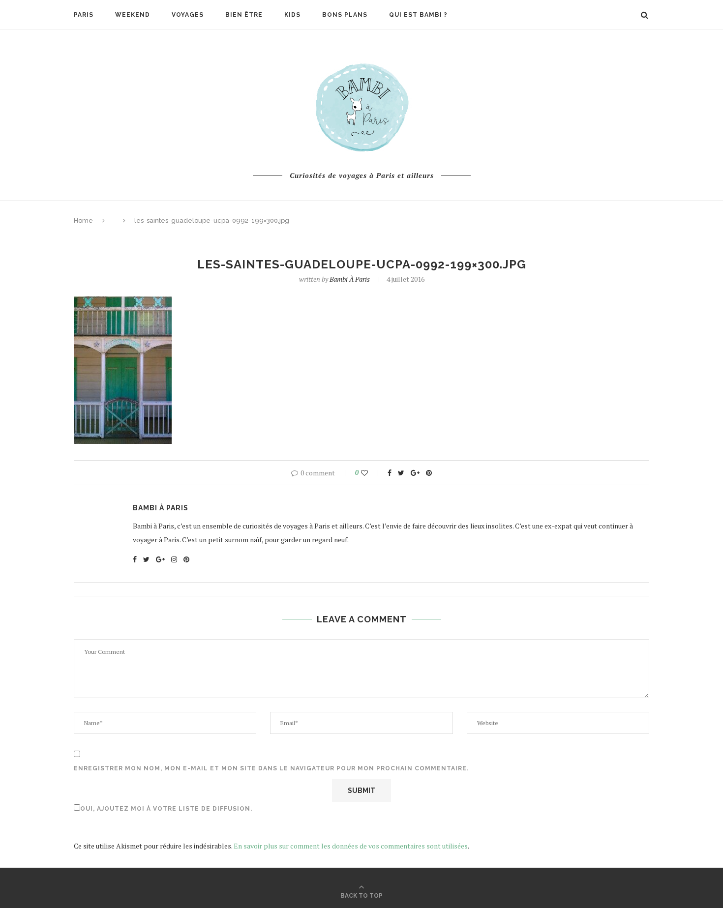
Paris (83, 14)
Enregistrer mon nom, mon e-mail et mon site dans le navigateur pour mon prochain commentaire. (271, 768)
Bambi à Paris (350, 279)
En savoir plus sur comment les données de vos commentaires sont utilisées (351, 845)
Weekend (132, 14)
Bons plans (344, 14)
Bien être (244, 14)
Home (83, 220)
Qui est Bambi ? (418, 14)
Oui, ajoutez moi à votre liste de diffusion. (166, 808)
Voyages (188, 14)
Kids (292, 14)
